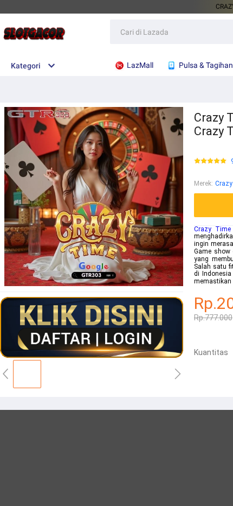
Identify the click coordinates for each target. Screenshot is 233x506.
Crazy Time (212, 229)
